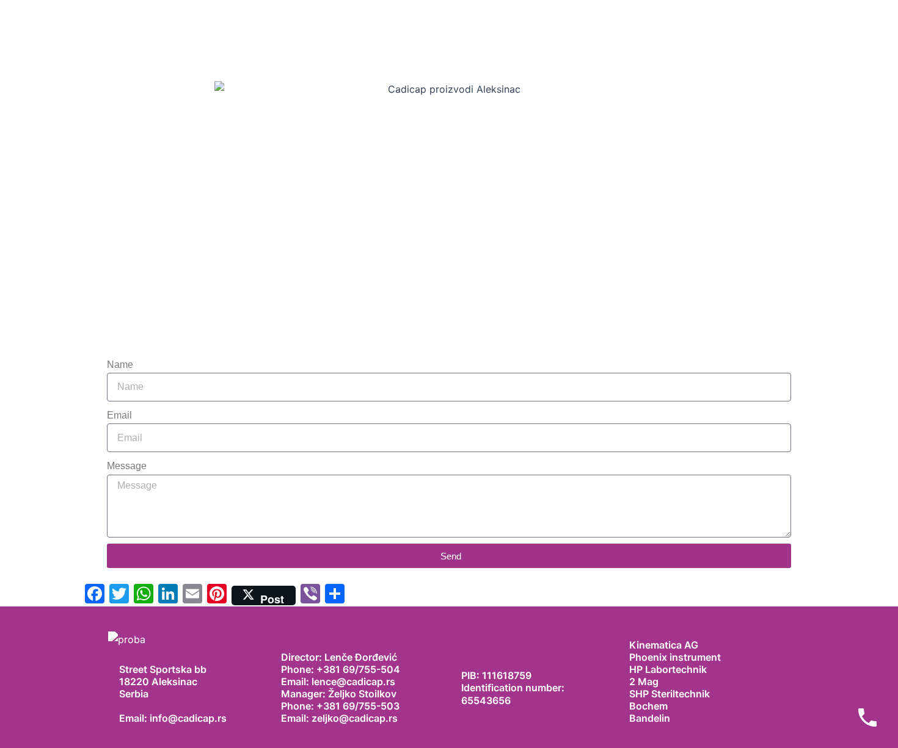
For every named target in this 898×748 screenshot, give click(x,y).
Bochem (648, 706)
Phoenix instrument (675, 657)
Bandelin (649, 718)
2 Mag (644, 681)
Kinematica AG (663, 645)
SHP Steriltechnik (669, 694)
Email (119, 415)
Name (120, 364)
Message (127, 466)
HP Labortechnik (668, 669)
